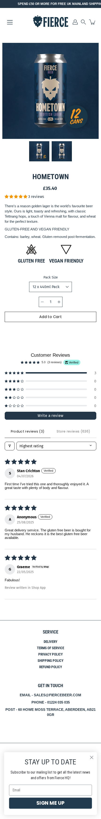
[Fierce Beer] (50, 21)
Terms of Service (50, 648)
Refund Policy (50, 667)
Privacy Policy (50, 654)
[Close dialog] (91, 757)
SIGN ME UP (50, 803)
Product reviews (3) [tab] (28, 431)
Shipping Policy (50, 661)
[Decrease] (42, 302)
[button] (83, 22)
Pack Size (50, 277)
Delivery (50, 642)
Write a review (50, 415)
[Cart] (92, 22)
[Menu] (10, 22)
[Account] (75, 22)
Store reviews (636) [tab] (73, 431)
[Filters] (10, 446)
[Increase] (58, 302)
